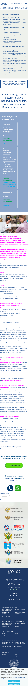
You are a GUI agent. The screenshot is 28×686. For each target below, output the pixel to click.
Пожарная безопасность (20, 615)
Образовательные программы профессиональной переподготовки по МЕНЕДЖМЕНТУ (14, 61)
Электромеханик (18, 636)
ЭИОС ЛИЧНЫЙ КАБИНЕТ (15, 3)
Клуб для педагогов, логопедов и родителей (20, 643)
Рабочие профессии (8, 631)
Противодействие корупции (5, 613)
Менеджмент (4, 628)
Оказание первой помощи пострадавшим (20, 617)
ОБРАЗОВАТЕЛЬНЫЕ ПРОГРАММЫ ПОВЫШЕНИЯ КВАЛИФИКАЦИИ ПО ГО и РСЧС (14, 18)
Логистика (17, 626)
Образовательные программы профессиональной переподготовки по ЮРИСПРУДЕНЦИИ (14, 54)
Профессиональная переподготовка (13, 621)
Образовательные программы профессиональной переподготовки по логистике (14, 64)
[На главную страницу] (0, 7)
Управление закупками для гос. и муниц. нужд (7, 610)
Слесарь (17, 635)
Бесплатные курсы (6, 648)
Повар (16, 633)
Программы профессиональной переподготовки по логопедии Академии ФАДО (14, 71)
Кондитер (4, 633)
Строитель (4, 636)
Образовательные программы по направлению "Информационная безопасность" (14, 50)
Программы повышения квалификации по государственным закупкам (12, 42)
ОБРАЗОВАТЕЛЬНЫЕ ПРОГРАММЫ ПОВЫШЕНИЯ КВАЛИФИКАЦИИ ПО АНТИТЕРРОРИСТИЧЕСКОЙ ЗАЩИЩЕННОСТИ (14, 32)
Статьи (3, 656)
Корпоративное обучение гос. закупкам (7, 643)
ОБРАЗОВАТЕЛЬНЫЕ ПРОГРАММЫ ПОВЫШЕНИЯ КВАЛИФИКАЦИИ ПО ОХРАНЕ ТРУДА (13, 27)
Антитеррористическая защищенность (20, 613)
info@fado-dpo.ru (14, 584)
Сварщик (4, 635)
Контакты (4, 654)
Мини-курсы (17, 648)
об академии (5, 652)
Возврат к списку (4, 499)
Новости (17, 654)
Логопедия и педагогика (20, 609)
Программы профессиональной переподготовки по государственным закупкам (14, 67)
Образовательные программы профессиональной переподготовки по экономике (14, 57)
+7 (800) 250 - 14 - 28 (22, 3)
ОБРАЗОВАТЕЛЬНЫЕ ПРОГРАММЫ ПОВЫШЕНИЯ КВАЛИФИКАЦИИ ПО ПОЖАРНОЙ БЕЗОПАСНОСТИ (14, 23)
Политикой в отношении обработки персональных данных (13, 677)
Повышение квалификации (10, 607)
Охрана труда (5, 615)
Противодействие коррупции (9, 39)
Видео (16, 656)
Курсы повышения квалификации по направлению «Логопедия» (14, 36)
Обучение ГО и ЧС (6, 616)
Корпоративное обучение (8, 73)
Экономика (17, 628)
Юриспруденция (5, 626)
